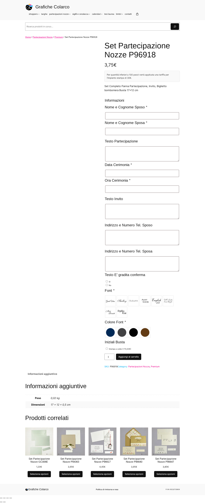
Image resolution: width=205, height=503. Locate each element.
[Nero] (133, 332)
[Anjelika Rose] (122, 312)
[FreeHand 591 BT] (133, 301)
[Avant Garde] (145, 301)
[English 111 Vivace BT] (156, 301)
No (110, 285)
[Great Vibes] (110, 301)
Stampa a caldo (120, 349)
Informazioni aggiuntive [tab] (42, 373)
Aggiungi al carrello (128, 356)
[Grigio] (122, 332)
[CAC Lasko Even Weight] (168, 301)
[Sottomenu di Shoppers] (38, 14)
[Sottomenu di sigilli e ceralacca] (89, 14)
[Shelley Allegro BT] (122, 301)
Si (109, 282)
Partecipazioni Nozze (43, 37)
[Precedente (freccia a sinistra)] (1, 501)
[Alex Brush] (110, 312)
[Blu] (110, 332)
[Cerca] (175, 26)
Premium (58, 37)
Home (28, 37)
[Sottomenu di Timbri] (122, 14)
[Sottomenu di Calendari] (101, 14)
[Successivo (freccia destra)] (4, 501)
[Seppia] (145, 332)
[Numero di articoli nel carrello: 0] (137, 14)
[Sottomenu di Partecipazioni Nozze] (69, 14)
